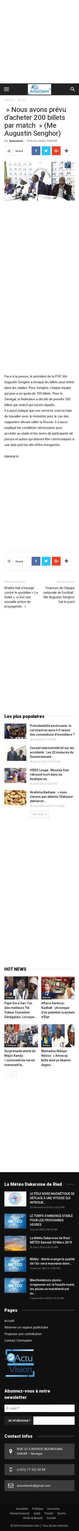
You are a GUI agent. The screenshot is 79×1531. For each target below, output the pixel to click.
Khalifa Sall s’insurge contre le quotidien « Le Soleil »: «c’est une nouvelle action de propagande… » (21, 597)
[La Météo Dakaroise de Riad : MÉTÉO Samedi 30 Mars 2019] (15, 1243)
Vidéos (46, 1045)
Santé (37, 1513)
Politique (11, 1045)
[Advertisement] (39, 41)
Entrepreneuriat (19, 1513)
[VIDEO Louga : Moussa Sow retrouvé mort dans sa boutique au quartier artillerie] (15, 775)
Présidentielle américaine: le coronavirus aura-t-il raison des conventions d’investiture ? (52, 730)
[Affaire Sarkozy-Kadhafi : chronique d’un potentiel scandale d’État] (58, 987)
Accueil (8, 100)
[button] (73, 89)
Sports (21, 100)
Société (51, 1518)
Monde (46, 997)
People (10, 997)
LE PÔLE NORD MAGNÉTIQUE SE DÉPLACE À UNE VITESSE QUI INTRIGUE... (52, 1198)
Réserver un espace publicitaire (26, 1327)
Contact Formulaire (18, 1340)
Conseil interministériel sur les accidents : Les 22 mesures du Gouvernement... (52, 752)
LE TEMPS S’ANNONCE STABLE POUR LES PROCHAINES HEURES (51, 1220)
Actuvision (16, 140)
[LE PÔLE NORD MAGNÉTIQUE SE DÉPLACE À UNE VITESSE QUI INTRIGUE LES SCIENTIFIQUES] (15, 1199)
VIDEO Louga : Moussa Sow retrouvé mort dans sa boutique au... (49, 774)
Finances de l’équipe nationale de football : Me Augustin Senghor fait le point (59, 595)
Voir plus (37, 814)
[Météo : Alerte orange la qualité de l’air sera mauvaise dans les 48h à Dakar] (15, 1264)
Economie (53, 1509)
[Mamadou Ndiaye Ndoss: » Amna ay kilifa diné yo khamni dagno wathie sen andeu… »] (58, 1035)
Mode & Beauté (33, 1518)
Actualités (22, 1509)
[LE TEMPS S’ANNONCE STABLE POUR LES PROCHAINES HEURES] (15, 1221)
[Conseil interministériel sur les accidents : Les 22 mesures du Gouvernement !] (15, 753)
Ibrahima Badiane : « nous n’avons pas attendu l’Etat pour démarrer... (51, 797)
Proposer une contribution (23, 1334)
